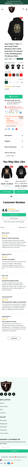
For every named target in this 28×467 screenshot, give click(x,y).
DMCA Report (17, 460)
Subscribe (14, 451)
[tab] (15, 38)
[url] (22, 457)
